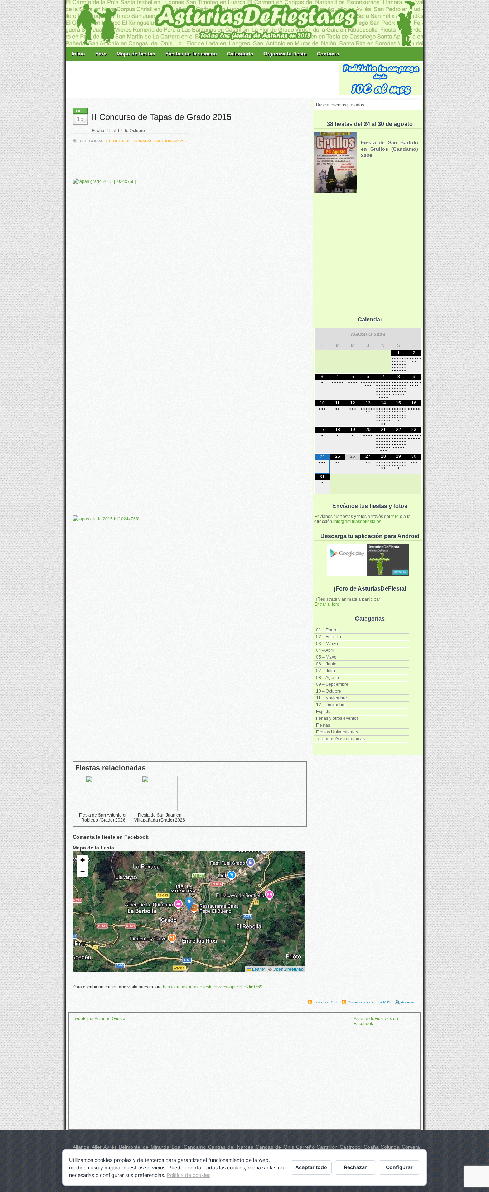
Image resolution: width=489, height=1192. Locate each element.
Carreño (305, 1147)
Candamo (195, 1147)
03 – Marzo (327, 643)
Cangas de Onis (275, 1147)
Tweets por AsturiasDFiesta (99, 1018)
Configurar (399, 1167)
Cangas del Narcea (230, 1147)
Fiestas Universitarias (337, 732)
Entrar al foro (326, 604)
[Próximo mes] (413, 334)
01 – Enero (327, 630)
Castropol (351, 1147)
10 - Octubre (118, 141)
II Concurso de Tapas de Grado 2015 (161, 117)
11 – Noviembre (331, 698)
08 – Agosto (327, 677)
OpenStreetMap (288, 969)
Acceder (408, 1002)
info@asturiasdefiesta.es (357, 521)
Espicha (324, 711)
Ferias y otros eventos (337, 718)
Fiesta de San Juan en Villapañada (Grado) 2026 (159, 818)
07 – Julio (325, 670)
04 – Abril (325, 650)
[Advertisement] (203, 79)
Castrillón (327, 1147)
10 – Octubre (328, 691)
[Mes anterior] (322, 334)
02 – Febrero (328, 636)
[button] (189, 904)
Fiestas (323, 725)
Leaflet (258, 969)
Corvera (411, 1147)
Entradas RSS (325, 1002)
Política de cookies (188, 1175)
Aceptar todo (311, 1167)
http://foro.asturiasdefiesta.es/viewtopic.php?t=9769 (212, 986)
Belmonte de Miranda (144, 1147)
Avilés (110, 1147)
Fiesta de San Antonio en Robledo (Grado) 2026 (103, 818)
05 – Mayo (326, 657)
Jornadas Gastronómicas (340, 738)
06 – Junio (326, 664)
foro (395, 516)
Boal (176, 1147)
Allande (81, 1147)
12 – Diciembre (331, 704)
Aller (97, 1147)
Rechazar (355, 1167)
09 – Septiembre (332, 684)
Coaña (371, 1147)
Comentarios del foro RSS (369, 1002)
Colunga (390, 1147)
